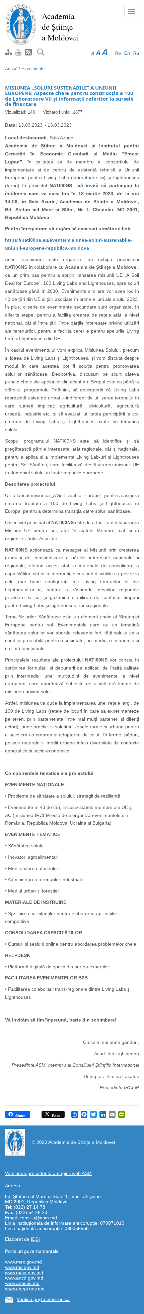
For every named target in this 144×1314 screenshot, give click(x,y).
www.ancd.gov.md (24, 1278)
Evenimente (33, 68)
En (127, 53)
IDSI (35, 1239)
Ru (136, 53)
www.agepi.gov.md (25, 1288)
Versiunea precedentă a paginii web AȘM (48, 1173)
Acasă (11, 68)
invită (93, 185)
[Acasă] (21, 24)
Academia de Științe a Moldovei (60, 27)
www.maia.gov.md (24, 1272)
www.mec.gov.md (23, 1262)
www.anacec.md (22, 1283)
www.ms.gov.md (22, 1267)
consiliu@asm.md (38, 1217)
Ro (118, 53)
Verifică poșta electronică (43, 1299)
